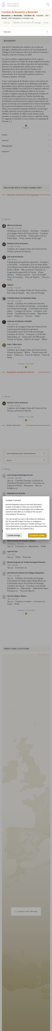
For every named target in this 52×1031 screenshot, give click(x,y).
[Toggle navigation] (48, 4)
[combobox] (26, 31)
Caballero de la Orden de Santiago (27, 22)
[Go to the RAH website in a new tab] (3, 4)
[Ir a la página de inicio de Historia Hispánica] (12, 4)
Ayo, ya (7, 22)
